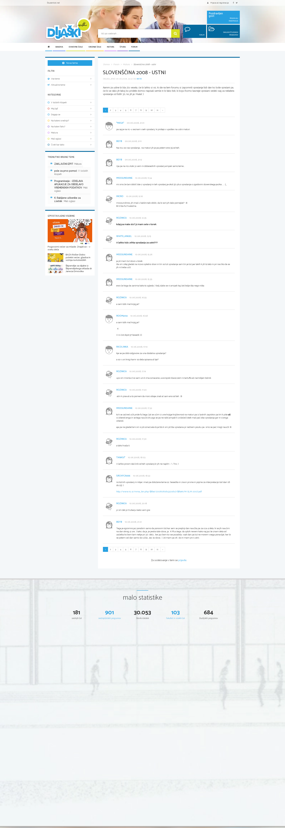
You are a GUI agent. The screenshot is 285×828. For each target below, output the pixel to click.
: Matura (67, 164)
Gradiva (59, 47)
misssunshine (124, 178)
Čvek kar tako (57, 144)
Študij (123, 47)
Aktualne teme (58, 85)
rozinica (121, 218)
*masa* (120, 123)
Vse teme (55, 78)
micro (119, 196)
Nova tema (72, 63)
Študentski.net (53, 3)
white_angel (124, 236)
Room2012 (122, 316)
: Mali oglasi (71, 186)
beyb (139, 79)
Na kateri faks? (58, 126)
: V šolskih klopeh (71, 172)
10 (152, 110)
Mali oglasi (56, 139)
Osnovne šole (76, 47)
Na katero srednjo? (60, 120)
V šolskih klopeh (59, 102)
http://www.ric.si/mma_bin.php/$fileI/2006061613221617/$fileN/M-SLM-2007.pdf (159, 491)
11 (157, 110)
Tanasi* (120, 458)
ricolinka (122, 347)
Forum (134, 47)
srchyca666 (123, 476)
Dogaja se (55, 114)
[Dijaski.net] (68, 29)
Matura (110, 47)
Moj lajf (54, 108)
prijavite (182, 560)
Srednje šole (94, 47)
